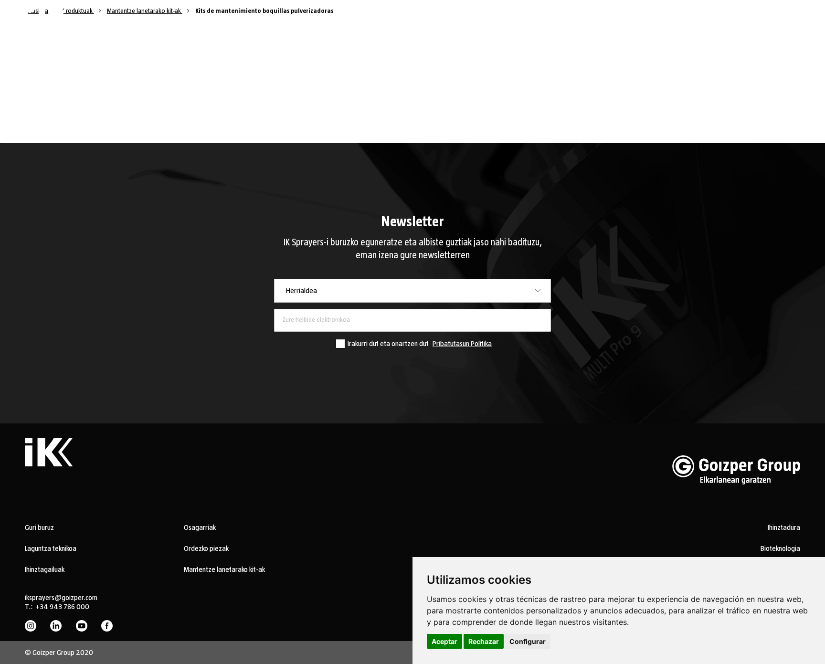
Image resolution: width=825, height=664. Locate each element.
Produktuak (295, 18)
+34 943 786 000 (62, 607)
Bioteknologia (780, 548)
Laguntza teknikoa (50, 548)
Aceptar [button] (444, 641)
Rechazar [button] (483, 641)
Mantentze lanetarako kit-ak (224, 569)
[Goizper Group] (736, 499)
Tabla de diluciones (571, 18)
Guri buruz (433, 18)
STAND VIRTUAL (248, 19)
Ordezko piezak (206, 548)
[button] (788, 19)
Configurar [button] (527, 641)
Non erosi (466, 18)
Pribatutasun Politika (462, 344)
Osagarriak (200, 527)
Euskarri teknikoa (511, 18)
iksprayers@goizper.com (61, 597)
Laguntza (389, 18)
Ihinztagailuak (44, 569)
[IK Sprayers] (48, 20)
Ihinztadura (784, 527)
